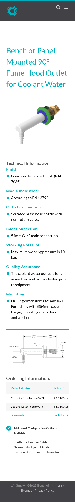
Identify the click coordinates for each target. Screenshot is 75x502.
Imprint (59, 485)
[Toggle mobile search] (58, 7)
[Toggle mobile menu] (66, 7)
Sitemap (26, 490)
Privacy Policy (44, 490)
